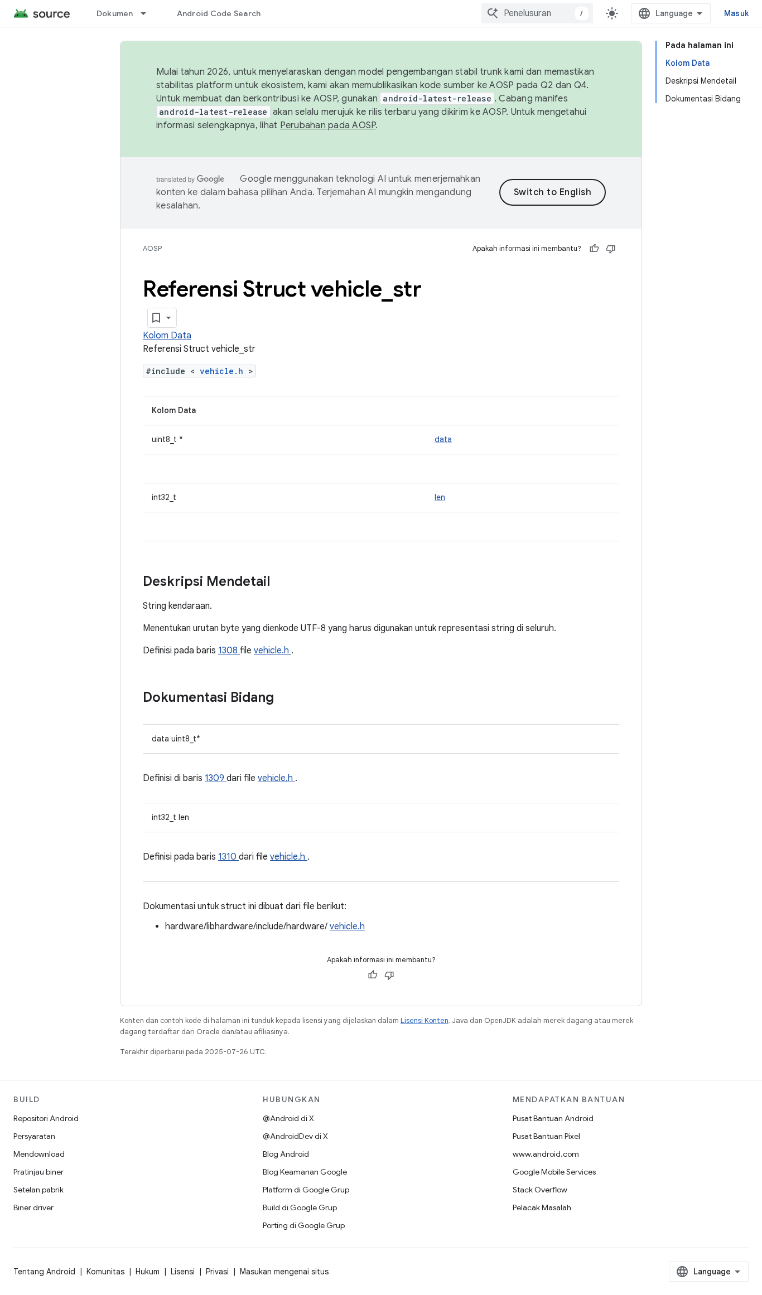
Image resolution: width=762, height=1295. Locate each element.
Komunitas (105, 1271)
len (440, 497)
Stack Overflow (540, 1190)
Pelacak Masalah (542, 1207)
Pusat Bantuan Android (553, 1118)
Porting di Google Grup (304, 1225)
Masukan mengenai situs (284, 1271)
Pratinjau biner (38, 1172)
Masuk (736, 13)
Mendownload (39, 1154)
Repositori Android (46, 1118)
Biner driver (33, 1207)
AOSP (152, 248)
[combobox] (537, 13)
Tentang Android (44, 1271)
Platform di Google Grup (306, 1190)
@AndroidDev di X (295, 1136)
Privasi (217, 1271)
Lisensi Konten (424, 1020)
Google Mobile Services (554, 1172)
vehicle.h (224, 371)
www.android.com (546, 1154)
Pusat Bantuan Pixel (546, 1136)
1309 (215, 778)
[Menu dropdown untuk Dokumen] (148, 13)
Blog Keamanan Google (305, 1172)
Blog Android (286, 1154)
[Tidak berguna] (610, 248)
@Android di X (288, 1118)
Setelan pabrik (38, 1190)
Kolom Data (167, 335)
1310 (228, 856)
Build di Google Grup (300, 1207)
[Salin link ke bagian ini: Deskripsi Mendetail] (284, 582)
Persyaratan (34, 1136)
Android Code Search (219, 13)
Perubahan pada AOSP (328, 125)
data (443, 439)
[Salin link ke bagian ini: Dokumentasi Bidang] (288, 698)
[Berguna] (594, 248)
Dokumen (115, 13)
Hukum (148, 1271)
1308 (229, 650)
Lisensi (183, 1271)
